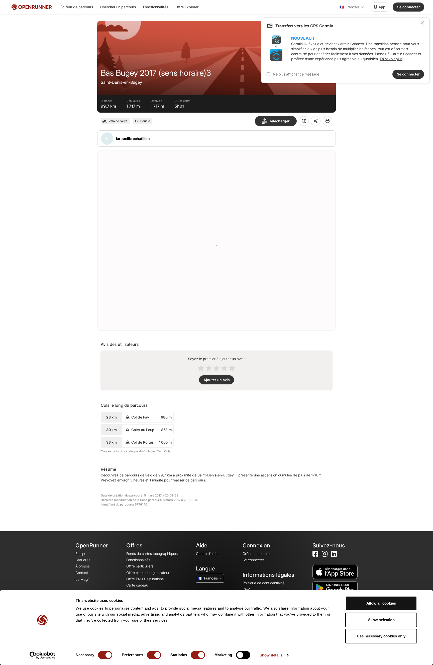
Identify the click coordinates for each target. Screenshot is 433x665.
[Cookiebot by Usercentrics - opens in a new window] (42, 655)
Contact (81, 572)
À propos (82, 566)
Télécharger (279, 121)
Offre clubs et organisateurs (148, 572)
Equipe (80, 553)
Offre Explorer (186, 7)
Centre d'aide (207, 553)
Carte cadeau (137, 585)
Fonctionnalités (155, 7)
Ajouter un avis (216, 380)
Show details (271, 655)
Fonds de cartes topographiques (152, 553)
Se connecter (408, 7)
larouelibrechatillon (133, 138)
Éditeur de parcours (76, 7)
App (381, 7)
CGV (246, 589)
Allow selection (381, 620)
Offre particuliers (139, 566)
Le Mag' (82, 579)
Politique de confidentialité (263, 583)
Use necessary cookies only (381, 636)
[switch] (154, 655)
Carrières (82, 560)
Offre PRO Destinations (145, 579)
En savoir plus (391, 59)
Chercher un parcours (118, 7)
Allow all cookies (381, 603)
